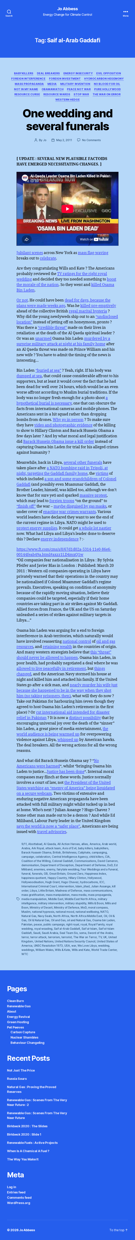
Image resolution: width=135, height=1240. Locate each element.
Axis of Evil (69, 848)
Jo (44, 140)
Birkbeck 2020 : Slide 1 (24, 1134)
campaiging (99, 852)
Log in (11, 1187)
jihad (86, 886)
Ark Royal (37, 848)
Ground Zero (75, 873)
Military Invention (75, 84)
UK (105, 937)
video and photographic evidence (63, 425)
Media (52, 84)
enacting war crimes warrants (69, 511)
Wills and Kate (81, 950)
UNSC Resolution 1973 (48, 945)
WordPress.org (18, 1203)
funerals (37, 873)
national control (77, 641)
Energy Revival (18, 1017)
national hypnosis (43, 911)
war (73, 945)
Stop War (81, 94)
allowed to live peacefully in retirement (51, 668)
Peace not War (79, 89)
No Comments (91, 140)
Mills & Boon (96, 903)
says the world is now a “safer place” (48, 826)
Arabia (25, 848)
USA (67, 945)
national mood (65, 911)
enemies (39, 869)
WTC (24, 954)
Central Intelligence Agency (70, 856)
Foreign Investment (65, 78)
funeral (25, 873)
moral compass (98, 907)
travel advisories (51, 831)
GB (46, 873)
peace (38, 924)
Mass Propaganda (29, 84)
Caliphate (84, 852)
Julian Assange (100, 886)
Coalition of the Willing (36, 861)
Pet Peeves (15, 1027)
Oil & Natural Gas (38, 920)
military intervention (51, 903)
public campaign (54, 924)
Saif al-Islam (89, 928)
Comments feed (19, 1197)
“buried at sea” (48, 370)
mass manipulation (58, 895)
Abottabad (35, 844)
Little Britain (46, 890)
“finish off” (26, 506)
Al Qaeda (50, 844)
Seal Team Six (69, 933)
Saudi (36, 933)
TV (100, 937)
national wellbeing (87, 911)
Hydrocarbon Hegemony (104, 78)
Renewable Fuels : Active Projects (32, 1143)
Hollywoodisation (32, 882)
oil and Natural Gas (79, 920)
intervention (66, 886)
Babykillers (23, 73)
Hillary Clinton (77, 878)
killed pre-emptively (98, 305)
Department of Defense (90, 865)
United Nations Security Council (75, 941)
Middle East (55, 899)
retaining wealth (57, 646)
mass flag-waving (93, 253)
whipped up (67, 739)
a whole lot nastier (95, 528)
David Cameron (108, 861)
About (11, 1011)
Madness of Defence (68, 890)
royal (84, 924)
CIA (107, 856)
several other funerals (83, 462)
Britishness (69, 852)
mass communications (98, 890)
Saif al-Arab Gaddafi (67, 928)
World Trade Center (104, 950)
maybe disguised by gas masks (80, 506)
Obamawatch (53, 89)
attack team (53, 848)
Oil (105, 916)
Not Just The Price (21, 1070)
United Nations (44, 941)
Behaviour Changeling (27, 1043)
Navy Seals (45, 916)
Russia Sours (17, 1079)
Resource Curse (27, 94)
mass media (78, 895)
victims (102, 473)
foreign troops (61, 501)
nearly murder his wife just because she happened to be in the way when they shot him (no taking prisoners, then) (67, 690)
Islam (78, 886)
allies (84, 844)
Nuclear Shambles (24, 1037)
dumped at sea (29, 376)
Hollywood (94, 878)
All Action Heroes (68, 844)
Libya (33, 890)
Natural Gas (28, 916)
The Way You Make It (22, 1159)
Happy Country (57, 878)
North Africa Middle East (86, 916)
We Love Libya (87, 945)
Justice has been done (65, 771)
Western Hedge (67, 99)
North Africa (61, 916)
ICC (101, 882)
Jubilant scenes (30, 253)
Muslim (25, 911)
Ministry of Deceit (41, 907)
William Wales (44, 950)
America (94, 844)
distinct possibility (85, 718)
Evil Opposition (108, 73)
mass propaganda (99, 895)
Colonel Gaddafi (62, 861)
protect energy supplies (37, 528)
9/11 (24, 844)
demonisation (30, 865)
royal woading (43, 928)
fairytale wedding (68, 869)
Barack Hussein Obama (36, 852)
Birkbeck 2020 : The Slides (27, 1126)
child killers (96, 856)
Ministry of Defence (66, 907)
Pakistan (26, 924)
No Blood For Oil (107, 84)
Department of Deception (57, 865)
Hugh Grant (52, 882)
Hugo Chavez (70, 882)
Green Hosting (18, 1022)
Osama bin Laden (103, 920)
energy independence (60, 539)
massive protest (93, 495)
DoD (109, 865)
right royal (72, 924)
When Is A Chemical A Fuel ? (28, 1151)
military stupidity (75, 903)
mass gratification (32, 895)
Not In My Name (26, 89)
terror (25, 937)
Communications (85, 861)
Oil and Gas (58, 920)
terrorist (66, 937)
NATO (104, 911)
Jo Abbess (67, 9)
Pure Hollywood (107, 89)
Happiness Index (95, 873)
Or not (22, 300)
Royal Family (96, 924)
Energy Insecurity (78, 73)
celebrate (48, 258)
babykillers (101, 848)
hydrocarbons (89, 882)
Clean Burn (15, 1001)
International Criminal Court (39, 886)
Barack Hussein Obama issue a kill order (58, 441)
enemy (50, 869)
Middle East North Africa (80, 899)
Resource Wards (56, 94)
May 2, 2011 (64, 140)
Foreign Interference (28, 78)
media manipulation (34, 899)
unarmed (43, 338)
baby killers (85, 848)
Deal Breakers (48, 73)
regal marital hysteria (88, 311)
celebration (43, 856)
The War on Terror (85, 937)
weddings (27, 950)
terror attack (38, 937)
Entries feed (16, 1192)
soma (82, 933)
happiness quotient (33, 878)
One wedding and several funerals (67, 119)
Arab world (109, 844)
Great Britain (57, 873)
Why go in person (68, 419)
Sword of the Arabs (100, 933)
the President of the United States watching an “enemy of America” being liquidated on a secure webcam (66, 788)
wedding (103, 945)
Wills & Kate (62, 950)
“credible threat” (52, 327)
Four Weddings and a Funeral (99, 869)
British (57, 852)
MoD (83, 907)
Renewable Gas (19, 1006)
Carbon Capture (23, 1032)
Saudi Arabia (50, 933)
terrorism (54, 937)
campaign (27, 856)
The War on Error (107, 94)
